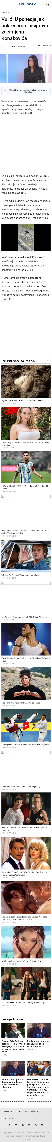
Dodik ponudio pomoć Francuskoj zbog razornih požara (38, 1044)
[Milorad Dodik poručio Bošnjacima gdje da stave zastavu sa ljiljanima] (13, 1068)
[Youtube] (42, 1124)
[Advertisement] (26, 145)
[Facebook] (9, 1124)
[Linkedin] (29, 1124)
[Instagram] (22, 1124)
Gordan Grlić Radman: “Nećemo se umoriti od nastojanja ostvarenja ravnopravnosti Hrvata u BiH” (13, 1046)
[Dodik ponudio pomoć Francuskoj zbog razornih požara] (39, 1030)
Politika (5, 12)
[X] (35, 1124)
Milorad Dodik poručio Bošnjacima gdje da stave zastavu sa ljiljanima (12, 1083)
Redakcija (11, 46)
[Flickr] (16, 1124)
